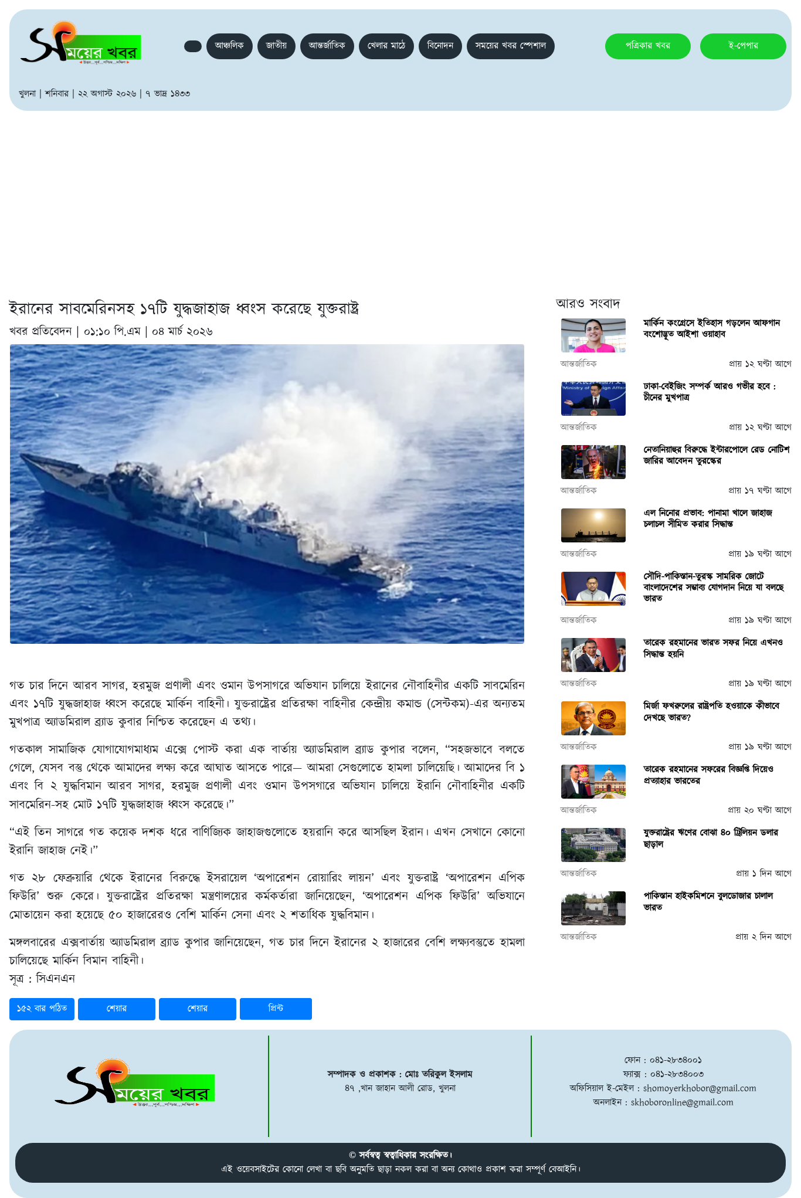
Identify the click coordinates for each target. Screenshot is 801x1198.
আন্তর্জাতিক (327, 46)
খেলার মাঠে (386, 46)
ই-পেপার (743, 46)
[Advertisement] (400, 199)
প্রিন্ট (276, 1009)
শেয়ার (117, 1009)
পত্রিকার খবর (648, 46)
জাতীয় (276, 46)
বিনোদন (440, 46)
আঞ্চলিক (229, 46)
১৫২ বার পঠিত (42, 1009)
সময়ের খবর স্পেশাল (511, 46)
